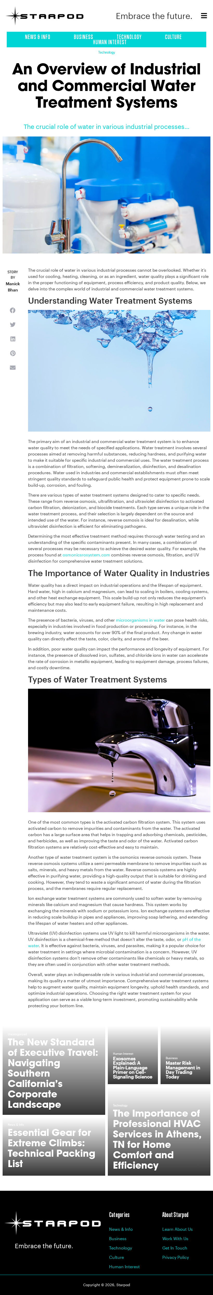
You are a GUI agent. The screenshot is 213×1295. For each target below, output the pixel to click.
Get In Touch (174, 1247)
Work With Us (175, 1238)
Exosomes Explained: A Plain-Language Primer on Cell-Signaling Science (132, 1067)
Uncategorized (17, 1034)
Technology (129, 37)
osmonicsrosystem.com (86, 554)
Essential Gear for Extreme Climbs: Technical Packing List (51, 1148)
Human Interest (110, 42)
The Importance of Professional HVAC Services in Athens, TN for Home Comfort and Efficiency (157, 1139)
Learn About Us (177, 1229)
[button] (12, 310)
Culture (173, 37)
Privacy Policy (175, 1257)
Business (83, 37)
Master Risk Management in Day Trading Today (183, 1069)
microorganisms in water (140, 619)
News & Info (37, 37)
